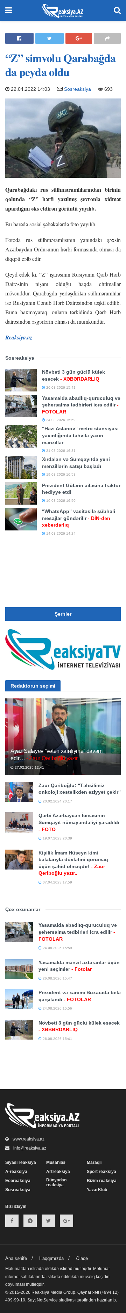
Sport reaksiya (101, 1171)
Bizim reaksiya (102, 1180)
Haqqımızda (51, 1258)
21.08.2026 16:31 (60, 451)
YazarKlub (97, 1189)
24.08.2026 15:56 (57, 1008)
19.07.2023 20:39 (57, 838)
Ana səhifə (16, 1258)
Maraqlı (94, 1162)
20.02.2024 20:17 (57, 801)
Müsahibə (55, 1162)
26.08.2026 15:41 (60, 387)
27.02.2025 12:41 (29, 767)
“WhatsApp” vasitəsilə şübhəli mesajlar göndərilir (78, 518)
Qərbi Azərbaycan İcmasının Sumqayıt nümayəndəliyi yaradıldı (78, 822)
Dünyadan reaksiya (56, 1182)
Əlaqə (82, 1258)
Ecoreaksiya (17, 1180)
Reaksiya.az (18, 337)
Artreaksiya (58, 1171)
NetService (47, 1300)
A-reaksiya (16, 1171)
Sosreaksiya (77, 89)
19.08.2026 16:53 (60, 474)
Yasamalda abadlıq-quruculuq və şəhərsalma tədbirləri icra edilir (81, 405)
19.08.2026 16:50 (60, 501)
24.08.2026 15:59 (60, 420)
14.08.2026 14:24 (60, 533)
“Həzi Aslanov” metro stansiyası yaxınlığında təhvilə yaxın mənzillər (80, 435)
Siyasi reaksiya (20, 1162)
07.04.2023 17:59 (57, 882)
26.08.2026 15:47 (57, 978)
